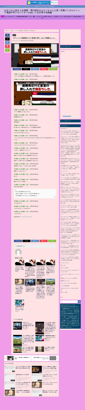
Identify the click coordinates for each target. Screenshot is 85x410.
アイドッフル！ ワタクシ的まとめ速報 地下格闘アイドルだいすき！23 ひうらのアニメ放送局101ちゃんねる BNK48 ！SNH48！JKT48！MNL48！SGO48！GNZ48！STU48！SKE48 (70, 139)
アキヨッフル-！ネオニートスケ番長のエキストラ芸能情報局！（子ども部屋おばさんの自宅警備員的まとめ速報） (70, 236)
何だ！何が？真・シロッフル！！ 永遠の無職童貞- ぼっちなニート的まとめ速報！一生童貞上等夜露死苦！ (70, 183)
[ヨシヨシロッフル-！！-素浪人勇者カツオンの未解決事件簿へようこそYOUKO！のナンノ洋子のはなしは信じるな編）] (70, 242)
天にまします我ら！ (65, 267)
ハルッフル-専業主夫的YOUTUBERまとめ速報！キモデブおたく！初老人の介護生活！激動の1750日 (70, 202)
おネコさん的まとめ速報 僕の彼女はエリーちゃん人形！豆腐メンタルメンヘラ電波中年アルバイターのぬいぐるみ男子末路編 (70, 133)
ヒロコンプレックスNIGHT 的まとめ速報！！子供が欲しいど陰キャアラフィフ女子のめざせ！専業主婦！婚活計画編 (70, 259)
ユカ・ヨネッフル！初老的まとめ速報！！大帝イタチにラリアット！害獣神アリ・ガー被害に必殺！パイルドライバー (70, 218)
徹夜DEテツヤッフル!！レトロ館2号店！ (69, 278)
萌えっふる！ (63, 265)
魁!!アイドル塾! (64, 292)
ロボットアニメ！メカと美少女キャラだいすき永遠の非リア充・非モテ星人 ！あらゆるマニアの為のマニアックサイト (70, 196)
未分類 (15, 319)
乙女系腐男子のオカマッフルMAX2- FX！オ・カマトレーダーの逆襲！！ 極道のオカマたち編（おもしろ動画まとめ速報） (70, 167)
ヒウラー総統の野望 (65, 285)
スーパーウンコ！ (64, 171)
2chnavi (63, 51)
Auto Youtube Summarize (26, 216)
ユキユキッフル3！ (65, 262)
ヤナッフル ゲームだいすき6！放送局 (68, 283)
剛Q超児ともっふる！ (65, 280)
